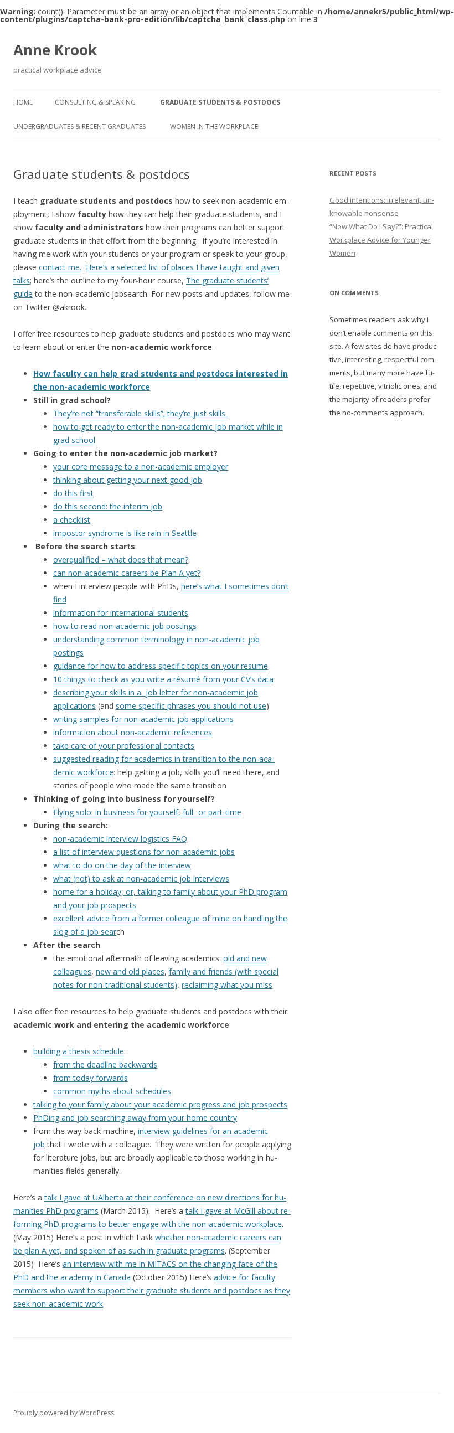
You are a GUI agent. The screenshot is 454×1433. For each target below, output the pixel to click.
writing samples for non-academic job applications (143, 719)
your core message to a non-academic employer (140, 466)
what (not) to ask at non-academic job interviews (141, 878)
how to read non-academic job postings (125, 626)
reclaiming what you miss (227, 985)
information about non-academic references (132, 732)
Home (23, 102)
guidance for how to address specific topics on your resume (160, 666)
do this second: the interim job (107, 506)
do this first (73, 493)
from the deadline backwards (105, 1064)
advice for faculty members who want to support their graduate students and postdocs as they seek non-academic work (151, 1290)
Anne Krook (55, 50)
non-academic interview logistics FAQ (120, 838)
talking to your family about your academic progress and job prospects (160, 1104)
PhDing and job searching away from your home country (135, 1117)
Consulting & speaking (95, 102)
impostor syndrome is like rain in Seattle (125, 533)
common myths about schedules (112, 1091)
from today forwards (90, 1078)
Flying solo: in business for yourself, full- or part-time (147, 812)
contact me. (60, 267)
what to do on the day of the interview (122, 865)
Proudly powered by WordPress (63, 1412)
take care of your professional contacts (123, 745)
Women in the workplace (214, 126)
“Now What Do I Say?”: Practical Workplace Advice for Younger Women (381, 239)
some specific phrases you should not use (191, 705)
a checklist (71, 519)
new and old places (130, 971)
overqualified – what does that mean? (120, 559)
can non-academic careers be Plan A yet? (126, 573)
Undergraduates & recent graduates (79, 126)
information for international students (120, 612)
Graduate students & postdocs (220, 102)
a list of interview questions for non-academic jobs (144, 852)
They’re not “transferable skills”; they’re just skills (140, 413)
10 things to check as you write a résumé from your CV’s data (163, 679)
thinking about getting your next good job (127, 480)
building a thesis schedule (78, 1051)
